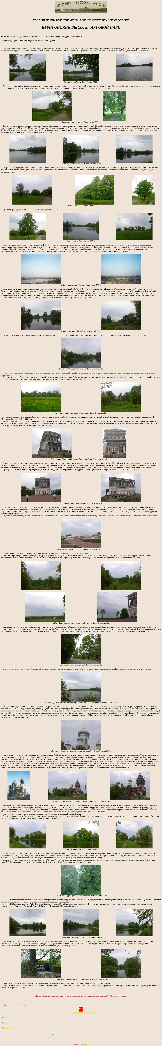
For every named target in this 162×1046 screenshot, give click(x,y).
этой (70, 629)
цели (75, 629)
